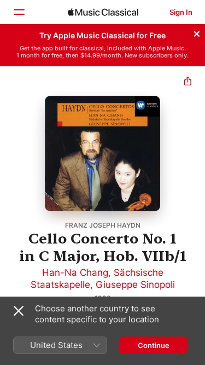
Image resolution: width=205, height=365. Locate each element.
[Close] (197, 32)
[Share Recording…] (187, 82)
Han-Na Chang (75, 272)
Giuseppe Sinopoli (135, 284)
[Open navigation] (19, 12)
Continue (153, 345)
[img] (103, 12)
